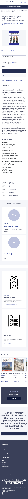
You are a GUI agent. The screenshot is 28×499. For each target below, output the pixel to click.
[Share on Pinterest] (9, 51)
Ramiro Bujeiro (9, 254)
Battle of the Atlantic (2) (6, 373)
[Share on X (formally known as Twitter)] (7, 51)
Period (13, 10)
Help (3, 460)
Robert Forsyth (15, 375)
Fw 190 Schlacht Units (18, 373)
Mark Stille (3, 375)
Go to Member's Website (9, 304)
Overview (4, 447)
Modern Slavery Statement (7, 453)
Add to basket (14, 71)
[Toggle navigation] (2, 2)
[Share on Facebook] (5, 51)
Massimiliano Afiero (11, 226)
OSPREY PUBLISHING (7, 10)
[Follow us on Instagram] (7, 474)
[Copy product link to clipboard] (13, 51)
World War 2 (18, 10)
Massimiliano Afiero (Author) (8, 23)
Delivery (3, 464)
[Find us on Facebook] (3, 474)
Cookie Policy (4, 455)
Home (2, 10)
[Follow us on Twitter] (10, 474)
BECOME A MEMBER (14, 433)
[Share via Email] (11, 51)
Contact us (4, 462)
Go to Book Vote (7, 343)
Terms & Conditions (5, 451)
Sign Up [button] (14, 398)
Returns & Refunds (5, 466)
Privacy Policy (4, 449)
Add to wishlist (14, 75)
